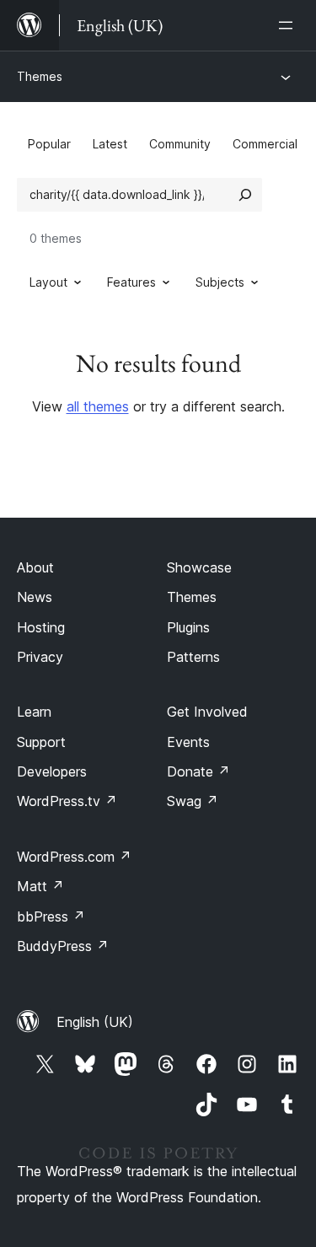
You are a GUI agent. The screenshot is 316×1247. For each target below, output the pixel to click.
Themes (39, 76)
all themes (98, 406)
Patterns (193, 656)
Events (188, 742)
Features (131, 282)
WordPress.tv (67, 801)
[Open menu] (289, 25)
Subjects (219, 282)
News (34, 597)
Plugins (188, 627)
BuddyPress (63, 946)
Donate (198, 771)
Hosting (41, 627)
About (35, 567)
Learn (34, 711)
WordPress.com (74, 856)
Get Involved (207, 711)
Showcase (199, 567)
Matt (40, 886)
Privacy (40, 656)
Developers (52, 771)
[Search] (245, 195)
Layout (48, 282)
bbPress (51, 916)
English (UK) (94, 1021)
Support (41, 742)
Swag (192, 801)
